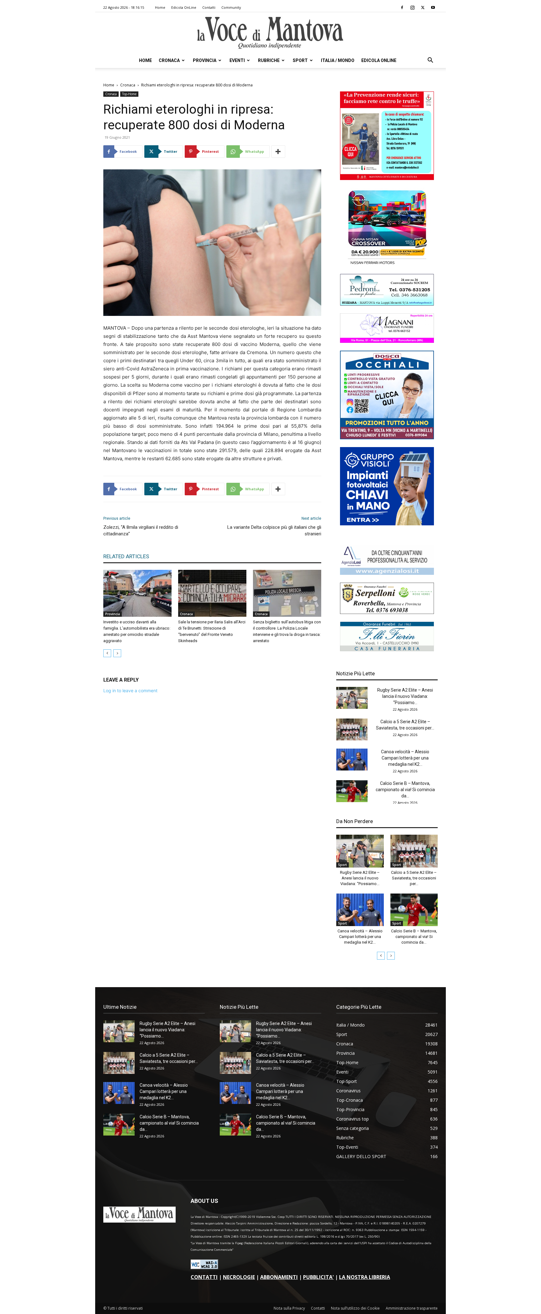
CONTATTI (204, 1277)
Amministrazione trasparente (412, 1308)
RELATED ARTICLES (126, 556)
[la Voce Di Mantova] (270, 33)
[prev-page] (107, 653)
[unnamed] (387, 573)
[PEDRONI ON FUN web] (387, 304)
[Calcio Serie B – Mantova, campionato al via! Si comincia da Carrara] (352, 791)
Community (231, 7)
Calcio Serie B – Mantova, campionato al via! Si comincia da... (405, 789)
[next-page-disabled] (117, 653)
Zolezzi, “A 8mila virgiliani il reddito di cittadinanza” (140, 530)
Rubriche (269, 60)
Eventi (237, 60)
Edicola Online (378, 60)
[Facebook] (402, 7)
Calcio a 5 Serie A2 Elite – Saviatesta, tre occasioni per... (414, 878)
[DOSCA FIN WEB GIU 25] (387, 438)
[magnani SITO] (387, 341)
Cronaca (169, 60)
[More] (278, 151)
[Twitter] (422, 7)
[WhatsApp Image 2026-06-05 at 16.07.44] (387, 264)
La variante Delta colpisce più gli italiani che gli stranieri (274, 530)
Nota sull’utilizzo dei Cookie (355, 1308)
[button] (430, 61)
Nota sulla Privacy (289, 1308)
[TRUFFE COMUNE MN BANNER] (387, 178)
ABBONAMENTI (279, 1277)
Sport (300, 60)
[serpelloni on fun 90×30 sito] (387, 612)
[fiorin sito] (387, 649)
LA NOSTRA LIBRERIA (364, 1277)
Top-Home (129, 94)
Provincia (204, 60)
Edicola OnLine (183, 7)
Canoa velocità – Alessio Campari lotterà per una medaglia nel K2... (405, 758)
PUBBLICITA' (318, 1277)
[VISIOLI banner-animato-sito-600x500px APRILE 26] (387, 524)
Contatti (208, 7)
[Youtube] (433, 7)
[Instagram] (412, 7)
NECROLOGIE (239, 1277)
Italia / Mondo (337, 60)
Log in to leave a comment (130, 690)
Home (160, 7)
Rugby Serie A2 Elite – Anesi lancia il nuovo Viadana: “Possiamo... (405, 696)
